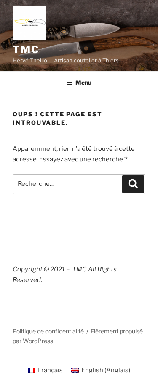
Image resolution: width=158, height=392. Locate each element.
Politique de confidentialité (48, 331)
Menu (83, 82)
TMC (26, 49)
